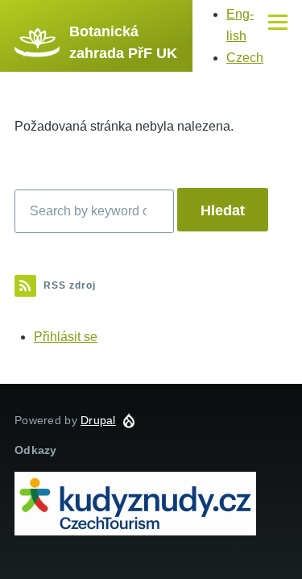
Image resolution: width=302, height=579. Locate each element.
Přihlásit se (65, 337)
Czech (244, 58)
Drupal (98, 420)
